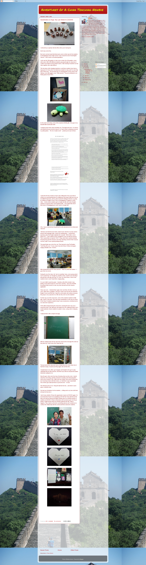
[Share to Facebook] (68, 521)
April (86, 75)
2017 (84, 82)
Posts (98, 64)
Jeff (91, 18)
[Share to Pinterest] (70, 521)
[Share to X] (67, 521)
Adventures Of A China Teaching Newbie (72, 9)
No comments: (57, 521)
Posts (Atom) (50, 553)
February (87, 79)
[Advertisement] (59, 536)
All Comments (100, 67)
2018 (84, 66)
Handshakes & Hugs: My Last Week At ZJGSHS (56, 20)
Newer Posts (44, 550)
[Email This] (64, 521)
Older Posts (74, 550)
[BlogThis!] (65, 521)
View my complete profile (88, 36)
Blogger (81, 559)
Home (60, 550)
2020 (84, 64)
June (86, 67)
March (86, 77)
